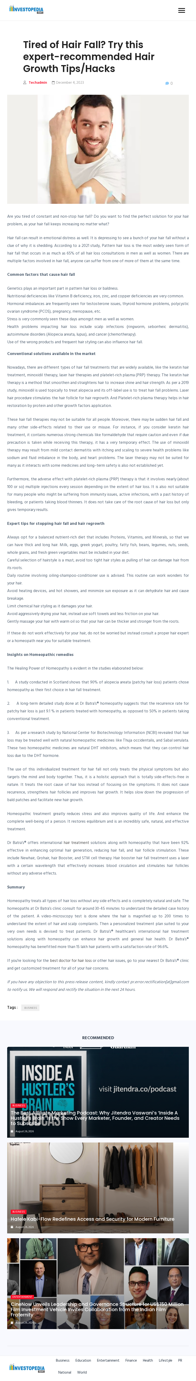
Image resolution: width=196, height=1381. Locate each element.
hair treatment (76, 842)
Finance (131, 1361)
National (64, 1372)
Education (83, 1361)
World (82, 1372)
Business (18, 1106)
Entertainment (22, 1297)
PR (180, 1361)
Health (148, 1361)
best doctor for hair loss (71, 960)
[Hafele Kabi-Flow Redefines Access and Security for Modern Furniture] (98, 1188)
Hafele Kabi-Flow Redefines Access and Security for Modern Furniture (92, 1219)
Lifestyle (165, 1361)
